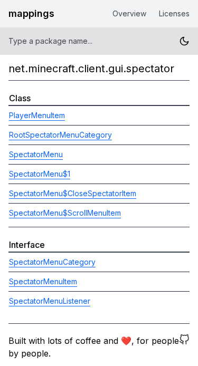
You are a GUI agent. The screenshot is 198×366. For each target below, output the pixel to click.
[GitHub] (184, 347)
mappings (31, 13)
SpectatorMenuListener (49, 300)
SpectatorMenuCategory (52, 261)
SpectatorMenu (36, 154)
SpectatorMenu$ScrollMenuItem (65, 212)
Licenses (174, 13)
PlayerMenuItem (37, 115)
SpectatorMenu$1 (39, 173)
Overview (129, 13)
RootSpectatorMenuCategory (60, 134)
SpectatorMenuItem (43, 281)
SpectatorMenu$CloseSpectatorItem (72, 193)
